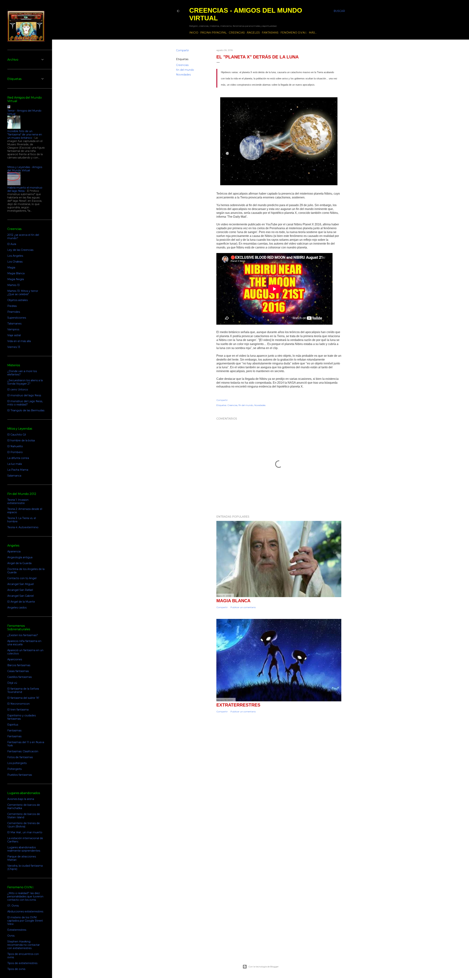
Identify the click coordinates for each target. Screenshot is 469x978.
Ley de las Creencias (20, 250)
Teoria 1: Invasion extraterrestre (18, 501)
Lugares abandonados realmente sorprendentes (23, 849)
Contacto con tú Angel (21, 578)
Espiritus (12, 724)
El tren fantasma (18, 709)
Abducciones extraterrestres (25, 911)
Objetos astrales (17, 300)
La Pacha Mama (17, 469)
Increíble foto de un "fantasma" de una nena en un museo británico (24, 134)
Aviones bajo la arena (20, 799)
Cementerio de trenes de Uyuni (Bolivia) (23, 825)
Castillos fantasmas (19, 677)
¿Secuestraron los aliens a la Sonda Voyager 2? (25, 382)
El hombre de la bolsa (21, 440)
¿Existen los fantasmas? (22, 635)
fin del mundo (185, 69)
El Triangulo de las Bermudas (25, 410)
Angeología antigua (19, 557)
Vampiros (13, 329)
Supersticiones (16, 317)
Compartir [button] (182, 50)
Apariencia (14, 551)
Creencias (237, 32)
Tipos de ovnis (16, 969)
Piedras (12, 306)
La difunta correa (18, 458)
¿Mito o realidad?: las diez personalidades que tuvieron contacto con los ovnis (25, 896)
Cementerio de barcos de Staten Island (23, 815)
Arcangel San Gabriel (20, 595)
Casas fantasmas (18, 671)
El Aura (11, 244)
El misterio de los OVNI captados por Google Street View (25, 921)
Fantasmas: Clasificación (22, 751)
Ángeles (253, 32)
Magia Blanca (233, 600)
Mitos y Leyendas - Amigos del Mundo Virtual (24, 168)
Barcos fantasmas (18, 665)
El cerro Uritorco (17, 389)
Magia (11, 267)
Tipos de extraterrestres (22, 963)
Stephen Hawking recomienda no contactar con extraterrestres (23, 945)
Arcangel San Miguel (20, 584)
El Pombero (15, 452)
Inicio (193, 32)
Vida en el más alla (19, 341)
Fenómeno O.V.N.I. (293, 32)
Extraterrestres (238, 704)
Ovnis (10, 935)
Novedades (183, 74)
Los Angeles (15, 255)
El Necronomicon (18, 703)
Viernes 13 (13, 347)
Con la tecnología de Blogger (263, 966)
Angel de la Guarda (19, 563)
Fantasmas (270, 32)
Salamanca (14, 475)
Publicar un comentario (243, 607)
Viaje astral (14, 335)
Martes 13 (13, 285)
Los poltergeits (17, 763)
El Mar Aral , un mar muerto (24, 832)
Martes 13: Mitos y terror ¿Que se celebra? (22, 292)
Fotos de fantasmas (20, 757)
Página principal (213, 32)
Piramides (13, 311)
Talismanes (14, 323)
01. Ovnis (13, 905)
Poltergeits (14, 769)
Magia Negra (15, 279)
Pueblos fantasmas (19, 774)
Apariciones (14, 659)
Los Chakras (15, 261)
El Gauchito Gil (16, 434)
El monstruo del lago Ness (24, 395)
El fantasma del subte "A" (23, 698)
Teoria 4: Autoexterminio (22, 527)
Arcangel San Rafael (20, 590)
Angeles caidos (17, 607)
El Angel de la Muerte (21, 601)
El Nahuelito (15, 446)
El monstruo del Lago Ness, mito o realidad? (25, 403)
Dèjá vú (12, 682)
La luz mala (14, 464)
